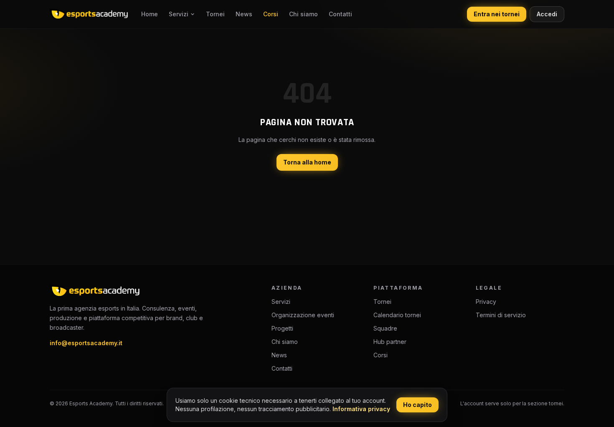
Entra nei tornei (497, 14)
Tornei (215, 14)
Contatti (340, 14)
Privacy (486, 301)
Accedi (547, 14)
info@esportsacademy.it (86, 342)
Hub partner (389, 341)
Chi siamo (303, 14)
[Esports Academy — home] (89, 14)
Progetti (282, 328)
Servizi (178, 14)
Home (149, 14)
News (244, 14)
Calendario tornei (397, 314)
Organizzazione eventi (302, 314)
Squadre (385, 328)
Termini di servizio (501, 314)
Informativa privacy (361, 408)
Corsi (270, 14)
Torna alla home (307, 162)
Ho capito (417, 404)
